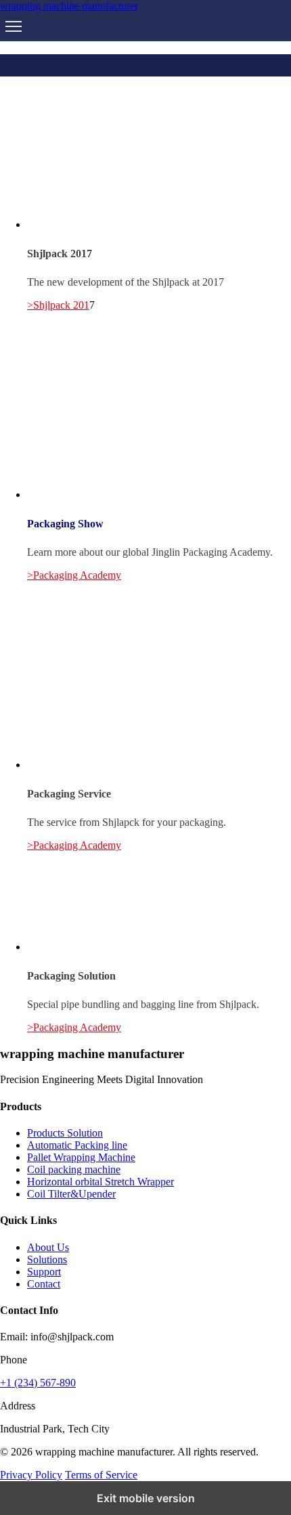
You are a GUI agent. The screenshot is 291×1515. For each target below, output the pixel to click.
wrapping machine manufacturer (69, 6)
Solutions (47, 1259)
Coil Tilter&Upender (71, 1194)
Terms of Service (101, 1474)
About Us (48, 1247)
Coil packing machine (73, 1169)
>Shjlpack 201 (58, 305)
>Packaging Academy (74, 575)
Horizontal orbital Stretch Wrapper (100, 1181)
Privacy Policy (31, 1474)
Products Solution (65, 1133)
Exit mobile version (146, 1498)
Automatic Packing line (77, 1145)
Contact (43, 1284)
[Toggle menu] (13, 26)
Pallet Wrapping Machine (81, 1157)
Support (44, 1271)
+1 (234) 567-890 (38, 1382)
